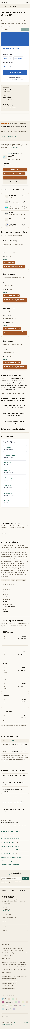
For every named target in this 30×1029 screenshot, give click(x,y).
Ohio (16, 950)
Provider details (15, 182)
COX (22, 740)
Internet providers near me (8, 976)
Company (4, 926)
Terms (19, 1022)
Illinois (11, 950)
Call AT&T (16, 177)
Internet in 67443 (6, 533)
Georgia (21, 950)
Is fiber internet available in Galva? (14, 429)
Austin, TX (4, 964)
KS (10, 6)
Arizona (19, 953)
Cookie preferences (7, 1024)
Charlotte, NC (23, 969)
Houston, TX (5, 962)
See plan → (6, 259)
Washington (25, 953)
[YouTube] (16, 914)
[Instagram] (10, 914)
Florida (14, 948)
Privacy (15, 1022)
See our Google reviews (7, 136)
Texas (9, 948)
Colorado (11, 955)
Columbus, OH (15, 969)
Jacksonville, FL (6, 969)
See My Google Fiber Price (11, 295)
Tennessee (5, 955)
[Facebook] (3, 914)
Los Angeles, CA (13, 964)
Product (4, 921)
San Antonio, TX (14, 962)
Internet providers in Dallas (8, 988)
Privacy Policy (18, 880)
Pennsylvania (5, 950)
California (4, 948)
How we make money (13, 147)
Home (5, 6)
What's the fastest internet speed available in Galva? (14, 414)
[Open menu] (27, 2)
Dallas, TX (22, 962)
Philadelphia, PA (21, 967)
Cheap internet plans (22, 976)
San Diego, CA (22, 964)
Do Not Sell (25, 1022)
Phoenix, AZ (12, 967)
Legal (3, 934)
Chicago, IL (4, 967)
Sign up (25, 878)
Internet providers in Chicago (9, 978)
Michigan (13, 953)
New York (20, 948)
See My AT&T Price (15, 169)
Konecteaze (4, 2)
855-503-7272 (5, 911)
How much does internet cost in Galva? (14, 422)
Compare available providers (12, 328)
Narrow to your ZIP (5, 26)
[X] (6, 914)
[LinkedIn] (13, 914)
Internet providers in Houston (9, 981)
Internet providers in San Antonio (10, 983)
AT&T (13, 740)
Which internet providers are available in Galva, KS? (14, 406)
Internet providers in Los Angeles (10, 986)
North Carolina (5, 953)
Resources (4, 930)
